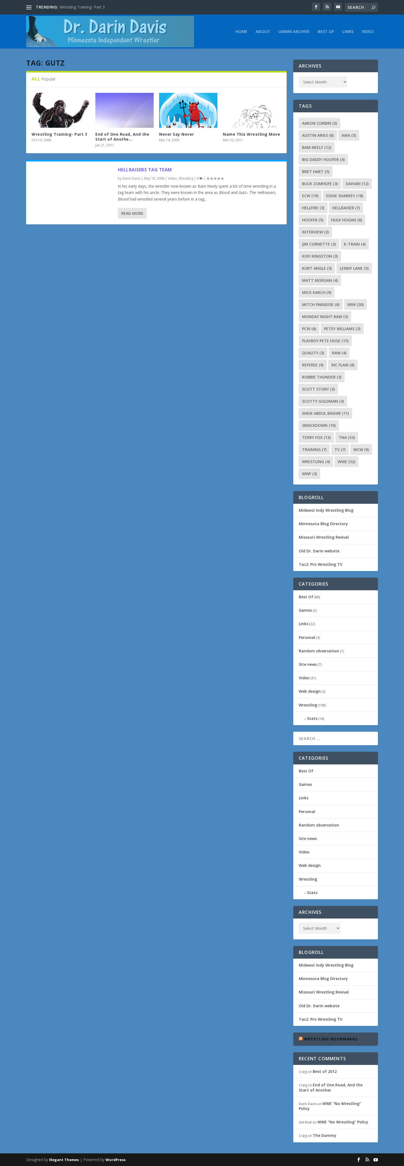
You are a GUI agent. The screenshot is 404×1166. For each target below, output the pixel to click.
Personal (307, 637)
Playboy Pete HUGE (325, 340)
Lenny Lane (354, 268)
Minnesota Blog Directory (323, 523)
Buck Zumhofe (320, 183)
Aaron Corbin (319, 123)
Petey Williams (342, 328)
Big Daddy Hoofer (323, 159)
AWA (349, 135)
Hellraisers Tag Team (145, 170)
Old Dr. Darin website (319, 550)
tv (339, 449)
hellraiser (346, 207)
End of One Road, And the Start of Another (331, 1087)
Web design (310, 691)
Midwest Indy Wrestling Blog (326, 510)
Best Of (326, 31)
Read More (132, 213)
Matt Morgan (320, 280)
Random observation (319, 650)
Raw (339, 352)
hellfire (313, 207)
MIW (355, 304)
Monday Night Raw (325, 316)
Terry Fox (316, 437)
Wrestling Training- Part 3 (82, 7)
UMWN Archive (293, 31)
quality (313, 352)
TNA (347, 437)
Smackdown (319, 425)
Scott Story (318, 389)
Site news (308, 664)
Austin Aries (318, 135)
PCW (309, 328)
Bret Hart (315, 171)
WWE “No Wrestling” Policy (330, 1106)
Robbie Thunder (321, 377)
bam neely (316, 147)
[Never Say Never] (188, 110)
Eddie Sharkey (344, 195)
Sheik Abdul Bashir (325, 413)
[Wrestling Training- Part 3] (61, 110)
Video (368, 31)
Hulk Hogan (346, 219)
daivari (357, 183)
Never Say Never (176, 134)
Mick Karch (316, 292)
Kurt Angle (317, 268)
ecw (310, 195)
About (263, 31)
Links (347, 31)
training (314, 449)
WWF (309, 473)
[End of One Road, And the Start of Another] (124, 110)
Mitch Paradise (320, 304)
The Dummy (324, 1135)
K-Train (355, 244)
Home (241, 31)
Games (305, 610)
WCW (361, 449)
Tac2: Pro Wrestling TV (320, 564)
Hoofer (312, 219)
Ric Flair (342, 365)
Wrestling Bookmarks (331, 1039)
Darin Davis (131, 178)
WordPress (116, 1159)
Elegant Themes (64, 1159)
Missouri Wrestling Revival (324, 537)
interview (315, 232)
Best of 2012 (325, 1071)
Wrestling (186, 178)
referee (312, 365)
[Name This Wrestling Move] (252, 110)
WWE (346, 461)
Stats (312, 718)
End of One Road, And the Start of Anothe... (122, 137)
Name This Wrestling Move (251, 134)
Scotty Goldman (323, 401)
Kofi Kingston (320, 256)
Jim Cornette (319, 244)
